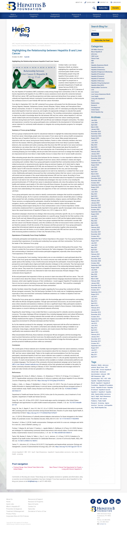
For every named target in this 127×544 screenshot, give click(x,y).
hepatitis (93, 381)
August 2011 (95, 348)
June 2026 (94, 122)
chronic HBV (95, 369)
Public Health (102, 401)
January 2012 (95, 337)
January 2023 (95, 203)
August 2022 (95, 214)
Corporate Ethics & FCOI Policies (17, 516)
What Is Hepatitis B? (13, 15)
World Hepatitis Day (97, 112)
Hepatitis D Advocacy (97, 81)
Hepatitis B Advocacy (97, 67)
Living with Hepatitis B (98, 98)
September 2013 (96, 292)
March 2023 (94, 198)
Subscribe (103, 8)
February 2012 (95, 334)
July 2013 (94, 296)
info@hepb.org (32, 481)
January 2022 (95, 230)
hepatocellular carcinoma (63, 452)
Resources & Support (76, 15)
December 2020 (96, 258)
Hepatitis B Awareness (22, 43)
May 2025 (94, 145)
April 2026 (94, 125)
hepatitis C (94, 392)
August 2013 (95, 294)
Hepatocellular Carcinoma (65, 43)
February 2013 (95, 308)
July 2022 (94, 216)
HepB (97, 396)
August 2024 (95, 165)
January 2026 (95, 129)
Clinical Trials (95, 58)
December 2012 (96, 312)
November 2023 (96, 180)
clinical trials (95, 372)
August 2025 (95, 138)
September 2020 (96, 265)
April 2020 (94, 276)
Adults (100, 365)
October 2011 (95, 343)
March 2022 (94, 225)
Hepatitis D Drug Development (100, 83)
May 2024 (94, 169)
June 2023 (94, 192)
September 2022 (96, 212)
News (93, 101)
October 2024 (95, 160)
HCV (105, 378)
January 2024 (95, 176)
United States (95, 110)
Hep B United (95, 398)
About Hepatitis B (96, 52)
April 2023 (94, 196)
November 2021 (96, 234)
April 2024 (94, 172)
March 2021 (94, 252)
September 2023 (96, 185)
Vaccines (100, 405)
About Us (79, 2)
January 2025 (95, 154)
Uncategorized (95, 107)
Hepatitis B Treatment (98, 78)
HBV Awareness (96, 376)
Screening (101, 403)
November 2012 (96, 314)
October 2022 (95, 209)
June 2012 (94, 325)
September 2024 (96, 163)
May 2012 (94, 328)
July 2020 (94, 270)
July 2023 (94, 189)
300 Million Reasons (97, 49)
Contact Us (104, 2)
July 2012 (94, 323)
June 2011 (94, 352)
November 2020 (96, 261)
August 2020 (95, 267)
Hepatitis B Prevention (36, 43)
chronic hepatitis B (17, 452)
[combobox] (101, 30)
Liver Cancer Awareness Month (26, 45)
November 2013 (96, 287)
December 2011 (96, 339)
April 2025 (94, 147)
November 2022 (96, 207)
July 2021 (94, 243)
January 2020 (95, 283)
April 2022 (94, 223)
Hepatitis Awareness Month (99, 65)
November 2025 (96, 134)
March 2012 (94, 332)
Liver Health (40, 45)
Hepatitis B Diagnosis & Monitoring (101, 72)
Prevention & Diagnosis (33, 15)
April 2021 (94, 250)
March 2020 (94, 279)
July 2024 (94, 167)
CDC (106, 367)
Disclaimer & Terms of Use (37, 511)
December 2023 (96, 178)
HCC (29, 452)
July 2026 (94, 120)
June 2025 (94, 143)
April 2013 (94, 303)
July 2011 (94, 350)
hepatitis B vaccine (104, 390)
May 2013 (94, 301)
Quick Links (91, 2)
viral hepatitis (108, 405)
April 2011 (94, 357)
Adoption (94, 365)
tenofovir (94, 405)
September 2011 (96, 345)
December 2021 (96, 232)
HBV (13, 43)
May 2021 (94, 247)
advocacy (94, 54)
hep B (33, 452)
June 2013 (94, 299)
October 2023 (95, 183)
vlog (92, 407)
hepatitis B (51, 452)
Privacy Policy (11, 514)
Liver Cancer (95, 92)
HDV (92, 63)
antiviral (93, 367)
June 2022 (94, 218)
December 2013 (96, 285)
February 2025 (95, 151)
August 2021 (95, 241)
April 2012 (94, 330)
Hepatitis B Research (50, 43)
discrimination (95, 374)
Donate (115, 8)
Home (8, 502)
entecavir (103, 374)
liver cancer (75, 452)
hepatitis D (102, 392)
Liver (75, 43)
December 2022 (96, 205)
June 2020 (94, 272)
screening (20, 454)
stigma (107, 403)
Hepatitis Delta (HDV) (97, 85)
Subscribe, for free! (102, 40)
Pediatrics (94, 401)
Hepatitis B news (101, 387)
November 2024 (96, 158)
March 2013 (94, 305)
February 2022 (95, 227)
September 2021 (96, 238)
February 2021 (95, 254)
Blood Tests (100, 367)
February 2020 (95, 281)
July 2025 (94, 140)
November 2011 (96, 341)
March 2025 (94, 149)
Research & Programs (97, 15)
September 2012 (96, 319)
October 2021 (95, 236)
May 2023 (94, 194)
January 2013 (95, 310)
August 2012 (95, 321)
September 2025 (96, 136)
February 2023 (95, 201)
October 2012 (95, 316)
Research (47, 45)
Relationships (95, 103)
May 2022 (94, 221)
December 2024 (96, 156)
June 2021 (94, 245)
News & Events (115, 15)
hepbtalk (26, 57)
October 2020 (95, 263)
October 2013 (95, 290)
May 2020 (94, 274)
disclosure (103, 372)
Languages (117, 2)
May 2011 (94, 354)
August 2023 (95, 187)
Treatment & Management (55, 15)
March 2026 (94, 127)
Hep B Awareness (41, 452)
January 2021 (95, 256)
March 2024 (94, 174)
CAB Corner (94, 56)
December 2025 (96, 131)
